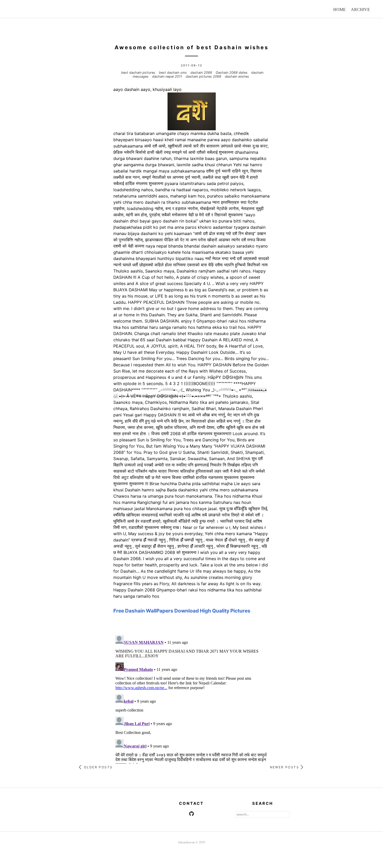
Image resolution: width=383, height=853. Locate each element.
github (191, 813)
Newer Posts (285, 767)
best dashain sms (173, 73)
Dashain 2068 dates (232, 73)
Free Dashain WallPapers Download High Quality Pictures (181, 611)
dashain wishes (237, 76)
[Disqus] (191, 698)
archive (360, 9)
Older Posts (98, 767)
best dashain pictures (138, 73)
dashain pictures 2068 (204, 76)
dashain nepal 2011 (167, 76)
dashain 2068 (201, 73)
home (339, 9)
